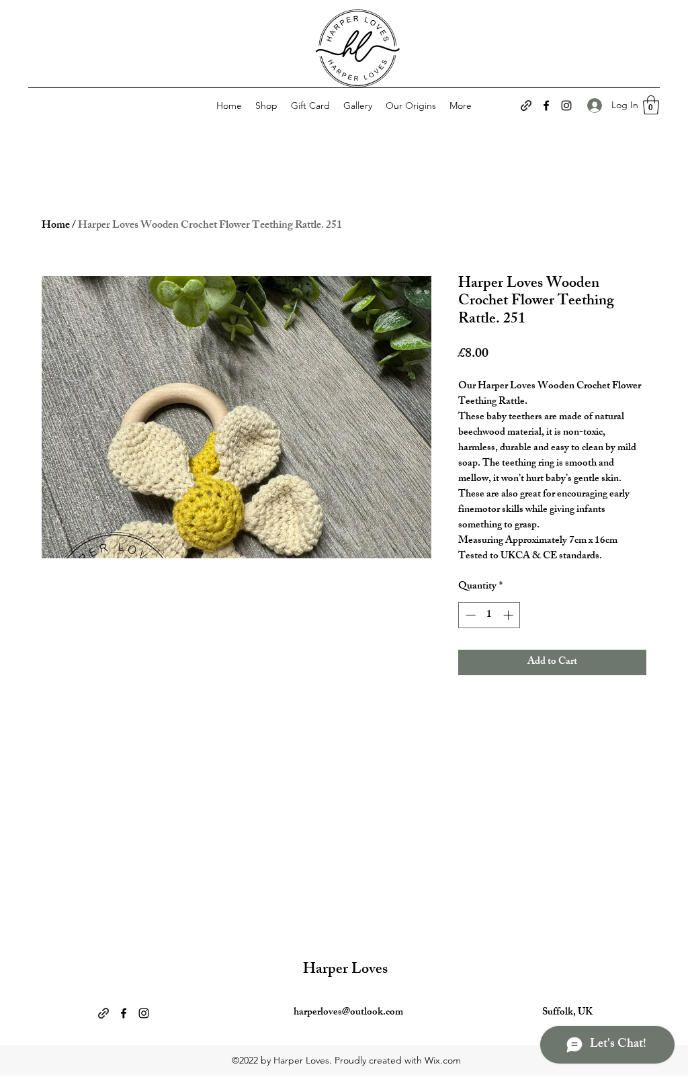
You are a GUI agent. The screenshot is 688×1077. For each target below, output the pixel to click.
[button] (651, 105)
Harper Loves (345, 970)
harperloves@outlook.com (348, 1013)
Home (56, 226)
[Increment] (510, 615)
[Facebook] (546, 105)
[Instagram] (566, 105)
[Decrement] (469, 615)
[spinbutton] (489, 615)
